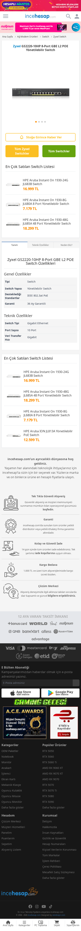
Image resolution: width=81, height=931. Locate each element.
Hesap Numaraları (54, 844)
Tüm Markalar (51, 855)
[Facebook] (30, 906)
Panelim (7, 832)
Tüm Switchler (59, 151)
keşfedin (48, 509)
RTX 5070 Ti (49, 790)
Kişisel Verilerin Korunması (59, 849)
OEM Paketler (10, 751)
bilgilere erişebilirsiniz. (62, 595)
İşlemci (6, 773)
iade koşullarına (45, 553)
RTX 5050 (48, 751)
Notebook (8, 756)
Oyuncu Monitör (12, 802)
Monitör (6, 762)
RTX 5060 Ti (49, 762)
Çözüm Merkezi (11, 821)
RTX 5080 (48, 796)
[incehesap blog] (20, 875)
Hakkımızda (49, 827)
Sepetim (7, 844)
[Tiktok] (51, 906)
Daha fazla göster (13, 807)
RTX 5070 (48, 785)
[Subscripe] (76, 682)
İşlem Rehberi (51, 861)
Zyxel (17, 46)
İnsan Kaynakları (52, 832)
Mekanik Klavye (11, 785)
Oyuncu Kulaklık (12, 790)
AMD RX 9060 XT (52, 768)
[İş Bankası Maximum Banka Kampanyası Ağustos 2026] (40, 27)
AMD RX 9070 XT (52, 773)
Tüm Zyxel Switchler (22, 151)
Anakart (6, 768)
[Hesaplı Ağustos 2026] (40, 5)
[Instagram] (37, 906)
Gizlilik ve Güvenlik (54, 838)
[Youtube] (44, 906)
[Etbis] (64, 723)
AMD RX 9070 (50, 779)
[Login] (6, 16)
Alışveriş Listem (11, 849)
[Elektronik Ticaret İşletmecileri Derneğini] (42, 656)
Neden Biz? (66, 245)
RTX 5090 (48, 802)
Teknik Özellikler (40, 245)
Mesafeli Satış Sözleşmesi (58, 872)
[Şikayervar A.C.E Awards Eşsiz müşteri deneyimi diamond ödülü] (24, 723)
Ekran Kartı (8, 779)
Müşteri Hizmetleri (13, 827)
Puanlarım (8, 838)
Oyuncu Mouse (11, 796)
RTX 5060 (48, 756)
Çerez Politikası (51, 866)
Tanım (14, 245)
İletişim (47, 821)
